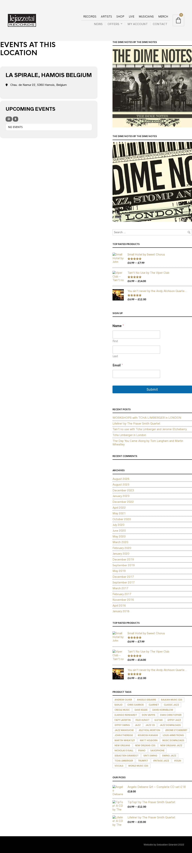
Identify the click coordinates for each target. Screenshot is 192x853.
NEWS (98, 24)
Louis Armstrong (173, 735)
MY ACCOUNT (138, 24)
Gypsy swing (122, 725)
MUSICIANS (146, 16)
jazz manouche (124, 730)
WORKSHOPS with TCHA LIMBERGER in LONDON (146, 417)
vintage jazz (161, 760)
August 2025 (120, 484)
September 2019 (123, 565)
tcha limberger (124, 760)
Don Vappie (148, 715)
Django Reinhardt (126, 715)
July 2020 (118, 524)
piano (142, 750)
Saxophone (157, 750)
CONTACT (160, 24)
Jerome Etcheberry (176, 730)
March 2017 (120, 588)
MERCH (163, 16)
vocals (119, 766)
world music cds (138, 766)
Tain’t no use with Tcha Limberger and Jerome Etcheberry (149, 429)
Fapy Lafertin (123, 720)
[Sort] (15, 119)
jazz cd (150, 725)
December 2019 (123, 559)
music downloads (173, 740)
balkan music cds (171, 699)
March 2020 (120, 542)
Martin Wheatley (125, 740)
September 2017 (123, 582)
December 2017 (123, 576)
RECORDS (89, 16)
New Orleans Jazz (171, 745)
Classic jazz (171, 705)
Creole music (122, 710)
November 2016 (123, 599)
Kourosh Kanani (148, 735)
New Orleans (122, 745)
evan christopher (171, 715)
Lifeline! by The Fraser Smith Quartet (136, 423)
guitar (158, 720)
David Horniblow (162, 710)
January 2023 (120, 496)
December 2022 (123, 501)
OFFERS (113, 24)
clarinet (154, 705)
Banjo (118, 705)
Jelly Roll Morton (149, 730)
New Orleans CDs (145, 745)
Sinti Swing (150, 755)
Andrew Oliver (123, 699)
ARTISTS (106, 16)
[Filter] (9, 119)
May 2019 (119, 570)
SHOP (120, 16)
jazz (138, 725)
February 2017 (121, 594)
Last (115, 356)
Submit (152, 389)
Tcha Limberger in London (129, 435)
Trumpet (143, 760)
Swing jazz (169, 755)
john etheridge (124, 735)
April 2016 (119, 605)
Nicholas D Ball (124, 750)
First (115, 341)
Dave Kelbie (141, 710)
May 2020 (119, 536)
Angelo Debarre (146, 699)
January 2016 (120, 611)
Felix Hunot (142, 720)
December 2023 (123, 490)
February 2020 (121, 548)
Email (117, 365)
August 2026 (120, 478)
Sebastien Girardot (127, 755)
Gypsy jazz (174, 720)
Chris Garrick (135, 705)
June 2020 (119, 530)
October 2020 (121, 519)
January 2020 (120, 553)
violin (177, 760)
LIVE (131, 16)
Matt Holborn (149, 740)
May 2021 (119, 513)
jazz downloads (170, 725)
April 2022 (119, 507)
